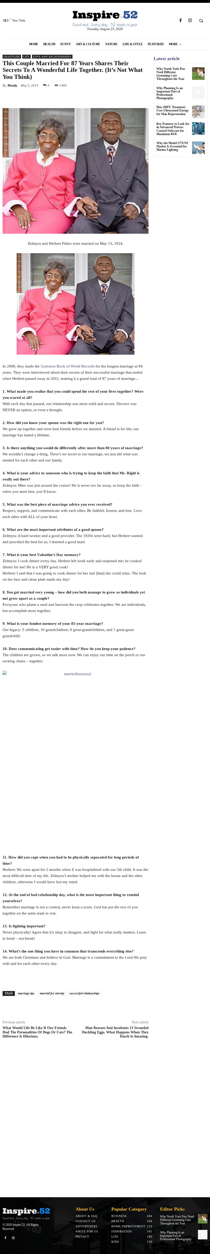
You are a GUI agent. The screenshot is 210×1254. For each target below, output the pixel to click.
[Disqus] (76, 1119)
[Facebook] (180, 20)
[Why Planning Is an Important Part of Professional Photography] (198, 93)
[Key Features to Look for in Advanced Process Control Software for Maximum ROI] (198, 128)
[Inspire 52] (104, 19)
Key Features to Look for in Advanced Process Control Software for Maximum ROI (172, 129)
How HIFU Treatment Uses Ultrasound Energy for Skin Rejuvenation (172, 110)
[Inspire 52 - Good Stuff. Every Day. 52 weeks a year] (26, 1214)
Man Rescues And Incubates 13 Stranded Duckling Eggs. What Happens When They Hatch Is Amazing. (115, 1032)
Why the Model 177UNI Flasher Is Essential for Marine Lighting (172, 146)
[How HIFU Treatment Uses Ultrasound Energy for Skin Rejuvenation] (198, 112)
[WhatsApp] (73, 97)
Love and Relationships (52, 56)
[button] (201, 20)
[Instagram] (189, 20)
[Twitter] (50, 97)
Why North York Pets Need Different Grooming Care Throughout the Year (170, 74)
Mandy (12, 85)
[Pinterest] (61, 97)
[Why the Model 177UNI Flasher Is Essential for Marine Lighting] (198, 148)
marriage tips (26, 993)
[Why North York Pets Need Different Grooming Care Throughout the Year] (198, 73)
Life (26, 56)
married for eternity (52, 993)
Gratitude (12, 56)
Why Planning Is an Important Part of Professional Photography (169, 93)
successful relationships (84, 993)
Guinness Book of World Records (67, 366)
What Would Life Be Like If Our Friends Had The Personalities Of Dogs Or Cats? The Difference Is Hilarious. (37, 1032)
